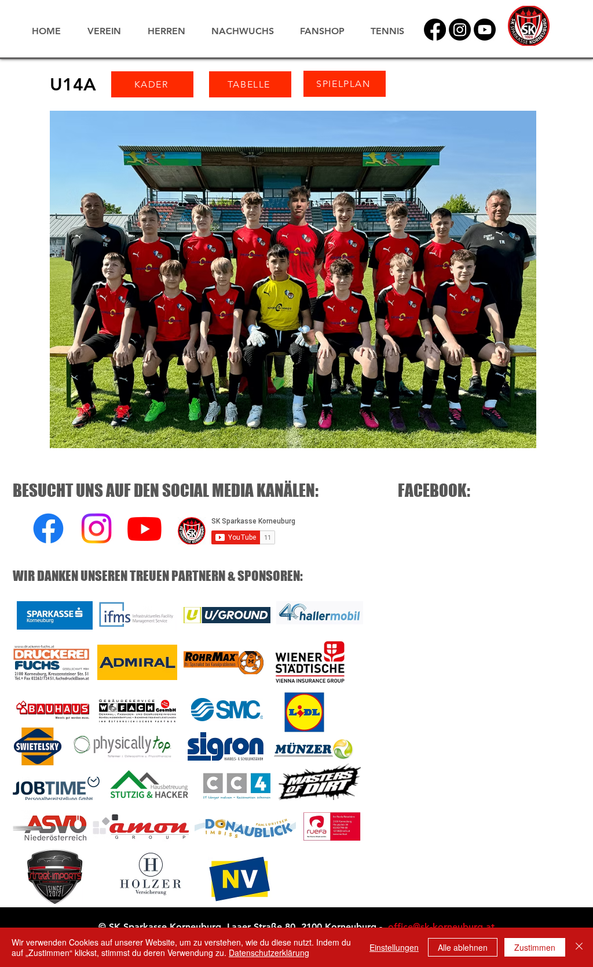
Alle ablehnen (463, 947)
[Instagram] (460, 30)
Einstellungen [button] (394, 947)
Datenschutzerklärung (269, 952)
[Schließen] (579, 947)
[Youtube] (144, 528)
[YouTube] (485, 30)
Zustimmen (534, 947)
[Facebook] (435, 30)
